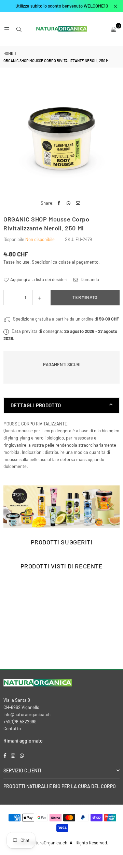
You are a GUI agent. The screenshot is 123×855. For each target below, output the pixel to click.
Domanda (89, 279)
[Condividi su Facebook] (59, 203)
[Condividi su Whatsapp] (68, 203)
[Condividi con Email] (78, 203)
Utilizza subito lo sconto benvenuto (61, 6)
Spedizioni (42, 262)
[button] (113, 29)
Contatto (12, 728)
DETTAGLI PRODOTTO (36, 405)
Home (8, 53)
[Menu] (6, 29)
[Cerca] (19, 29)
